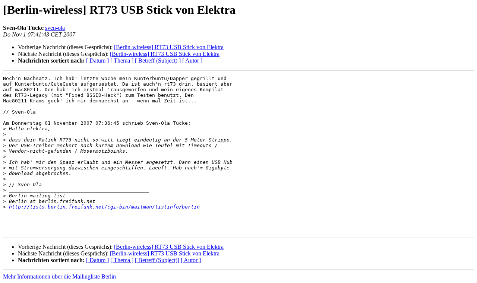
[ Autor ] (192, 60)
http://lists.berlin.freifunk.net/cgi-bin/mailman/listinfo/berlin (104, 207)
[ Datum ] (97, 60)
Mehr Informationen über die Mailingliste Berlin (59, 276)
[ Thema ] (121, 60)
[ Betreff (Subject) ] (158, 60)
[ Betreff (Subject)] (157, 260)
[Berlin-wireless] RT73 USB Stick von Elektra (169, 47)
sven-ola (55, 28)
